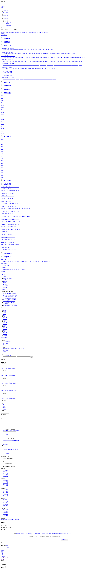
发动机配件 (3, 259)
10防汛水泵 (7, 184)
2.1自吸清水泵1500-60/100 (7, 198)
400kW (51, 49)
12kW (2, 163)
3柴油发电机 (7, 45)
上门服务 (5, 490)
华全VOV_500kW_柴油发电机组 (11, 430)
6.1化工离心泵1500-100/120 (7, 232)
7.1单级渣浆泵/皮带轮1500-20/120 (9, 234)
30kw (7, 53)
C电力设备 (6, 282)
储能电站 (41, 32)
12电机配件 (7, 257)
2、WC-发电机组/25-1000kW (7, 52)
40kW (10, 49)
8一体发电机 (7, 136)
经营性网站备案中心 (24, 540)
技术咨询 (5, 491)
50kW (13, 49)
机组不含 (5, 476)
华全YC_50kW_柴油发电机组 (8, 368)
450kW (54, 57)
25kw (4, 53)
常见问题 (5, 474)
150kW (30, 49)
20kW (4, 57)
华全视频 (5, 512)
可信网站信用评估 (32, 540)
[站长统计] (58, 536)
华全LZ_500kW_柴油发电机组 (10, 449)
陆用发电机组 (21, 32)
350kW (47, 49)
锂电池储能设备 (35, 32)
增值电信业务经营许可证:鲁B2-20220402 (38, 533)
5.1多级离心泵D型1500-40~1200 (8, 226)
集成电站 (46, 32)
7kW (2, 153)
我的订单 (5, 10)
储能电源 (15, 32)
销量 (4, 404)
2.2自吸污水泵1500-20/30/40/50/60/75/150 (10, 203)
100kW (23, 49)
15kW (7, 72)
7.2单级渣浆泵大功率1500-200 (8, 242)
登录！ (7, 545)
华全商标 (5, 485)
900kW (69, 53)
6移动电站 (7, 89)
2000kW (34, 79)
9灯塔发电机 (7, 180)
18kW (2, 167)
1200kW (9, 79)
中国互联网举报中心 (56, 540)
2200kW (38, 79)
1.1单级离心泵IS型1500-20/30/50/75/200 (10, 190)
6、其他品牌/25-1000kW (6, 67)
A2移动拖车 (12, 269)
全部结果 (3, 289)
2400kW (42, 79)
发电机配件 (3, 274)
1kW (2, 139)
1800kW (30, 79)
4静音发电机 (7, 82)
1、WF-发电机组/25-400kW (7, 48)
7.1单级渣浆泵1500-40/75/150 (8, 237)
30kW (7, 49)
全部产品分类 (4, 35)
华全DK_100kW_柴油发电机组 (8, 383)
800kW (65, 53)
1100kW (5, 79)
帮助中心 (5, 18)
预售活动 (8, 24)
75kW (19, 49)
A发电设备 (6, 279)
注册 (4, 6)
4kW (2, 146)
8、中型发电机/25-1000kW (7, 75)
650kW (69, 57)
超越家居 (5, 285)
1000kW (73, 53)
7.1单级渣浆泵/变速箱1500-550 (8, 239)
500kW (51, 53)
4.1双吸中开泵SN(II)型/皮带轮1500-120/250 (11, 221)
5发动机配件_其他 (46, 261)
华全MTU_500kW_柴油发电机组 (11, 440)
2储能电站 (7, 42)
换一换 (7, 456)
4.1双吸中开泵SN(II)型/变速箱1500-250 (10, 219)
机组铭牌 (5, 484)
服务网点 (5, 492)
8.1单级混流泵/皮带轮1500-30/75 (8, 250)
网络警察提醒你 (40, 540)
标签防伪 (5, 480)
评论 (4, 407)
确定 (4, 343)
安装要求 (5, 501)
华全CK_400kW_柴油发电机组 (8, 398)
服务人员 (5, 495)
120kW (26, 49)
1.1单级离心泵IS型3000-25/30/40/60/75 (10, 187)
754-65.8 (9, 188)
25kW (4, 49)
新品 (4, 409)
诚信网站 (48, 540)
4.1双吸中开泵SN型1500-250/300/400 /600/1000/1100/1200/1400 (15, 216)
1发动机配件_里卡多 (8, 261)
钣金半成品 (3, 267)
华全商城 (5, 515)
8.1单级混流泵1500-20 (6, 247)
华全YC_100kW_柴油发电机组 (8, 375)
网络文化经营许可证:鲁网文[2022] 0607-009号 (60, 533)
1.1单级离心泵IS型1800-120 (7, 193)
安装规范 (5, 502)
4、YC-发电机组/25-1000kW (7, 59)
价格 (4, 406)
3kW (2, 144)
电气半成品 (3, 271)
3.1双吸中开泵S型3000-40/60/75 (8, 206)
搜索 (15, 29)
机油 (4, 265)
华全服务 (5, 514)
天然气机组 (28, 32)
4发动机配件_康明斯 (37, 261)
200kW (37, 49)
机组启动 (5, 505)
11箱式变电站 (8, 253)
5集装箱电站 (7, 86)
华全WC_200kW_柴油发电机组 (8, 390)
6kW (2, 151)
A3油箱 (17, 269)
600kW (58, 53)
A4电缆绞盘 (22, 269)
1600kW (26, 79)
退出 (2, 7)
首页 (4, 277)
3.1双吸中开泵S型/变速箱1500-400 (9, 214)
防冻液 (7, 265)
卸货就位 (5, 499)
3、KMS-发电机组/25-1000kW (8, 56)
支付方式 (5, 473)
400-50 (4, 188)
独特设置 (5, 483)
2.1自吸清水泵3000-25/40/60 (7, 196)
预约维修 (5, 494)
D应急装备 (6, 284)
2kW (2, 142)
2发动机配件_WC (18, 261)
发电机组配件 (4, 263)
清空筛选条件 (4, 337)
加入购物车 (6, 434)
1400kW (17, 79)
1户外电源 (7, 38)
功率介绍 (5, 481)
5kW (2, 149)
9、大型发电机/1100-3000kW (7, 77)
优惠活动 (8, 22)
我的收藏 (5, 15)
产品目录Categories (7, 278)
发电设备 (11, 32)
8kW (2, 156)
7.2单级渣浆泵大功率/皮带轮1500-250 (10, 244)
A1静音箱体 (6, 269)
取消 (7, 343)
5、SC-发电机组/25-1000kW (7, 63)
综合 (4, 403)
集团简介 (5, 287)
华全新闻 (5, 511)
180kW (33, 49)
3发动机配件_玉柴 (26, 261)
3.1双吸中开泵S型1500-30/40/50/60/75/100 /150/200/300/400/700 (15, 208)
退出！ (8, 548)
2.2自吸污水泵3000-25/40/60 (7, 201)
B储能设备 (6, 281)
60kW (16, 49)
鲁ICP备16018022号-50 (21, 533)
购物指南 (5, 470)
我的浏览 (5, 12)
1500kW (22, 79)
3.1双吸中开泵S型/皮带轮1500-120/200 (10, 211)
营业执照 (64, 539)
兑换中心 (8, 25)
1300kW (13, 79)
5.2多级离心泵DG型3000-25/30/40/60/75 (10, 229)
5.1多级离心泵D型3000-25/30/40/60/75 (10, 224)
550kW (55, 53)
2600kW (46, 79)
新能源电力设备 (4, 32)
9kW (2, 158)
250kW (40, 49)
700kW (62, 53)
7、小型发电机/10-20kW (6, 71)
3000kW (54, 79)
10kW (4, 72)
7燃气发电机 (7, 93)
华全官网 (5, 509)
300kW (44, 49)
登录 (2, 6)
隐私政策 (5, 504)
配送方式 (5, 471)
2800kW (50, 79)
